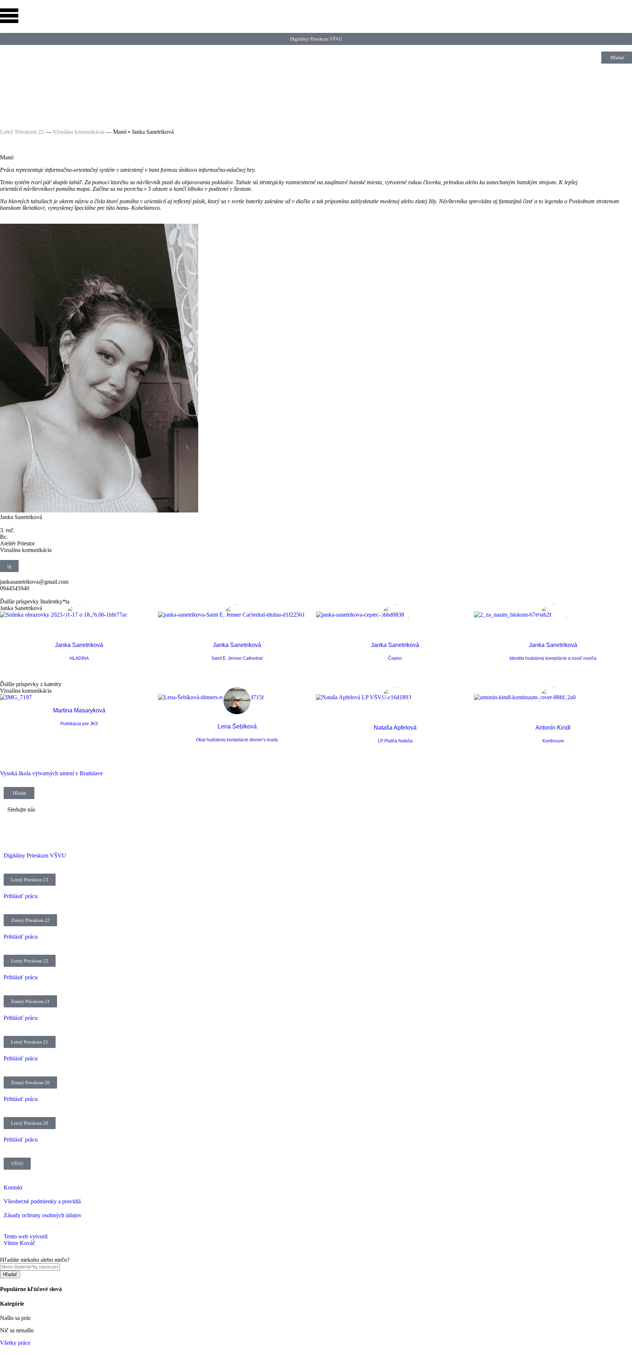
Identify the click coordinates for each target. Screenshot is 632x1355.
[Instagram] (9, 79)
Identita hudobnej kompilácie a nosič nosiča (553, 658)
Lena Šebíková (237, 726)
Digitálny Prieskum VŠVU (35, 855)
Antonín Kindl (553, 727)
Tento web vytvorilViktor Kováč (26, 1239)
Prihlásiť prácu (21, 896)
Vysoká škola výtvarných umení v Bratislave (51, 773)
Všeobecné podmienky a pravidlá (42, 1201)
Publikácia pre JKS (79, 723)
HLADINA (79, 658)
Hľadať (10, 1274)
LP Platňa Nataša (395, 740)
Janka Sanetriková (79, 645)
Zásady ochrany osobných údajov (43, 1215)
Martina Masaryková (79, 710)
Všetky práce (15, 1343)
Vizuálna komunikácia (78, 132)
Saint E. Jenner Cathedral (237, 658)
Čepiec (395, 658)
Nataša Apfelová (395, 727)
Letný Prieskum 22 (22, 132)
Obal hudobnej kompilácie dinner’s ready (237, 739)
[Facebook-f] (9, 99)
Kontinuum (553, 740)
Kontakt (13, 1187)
